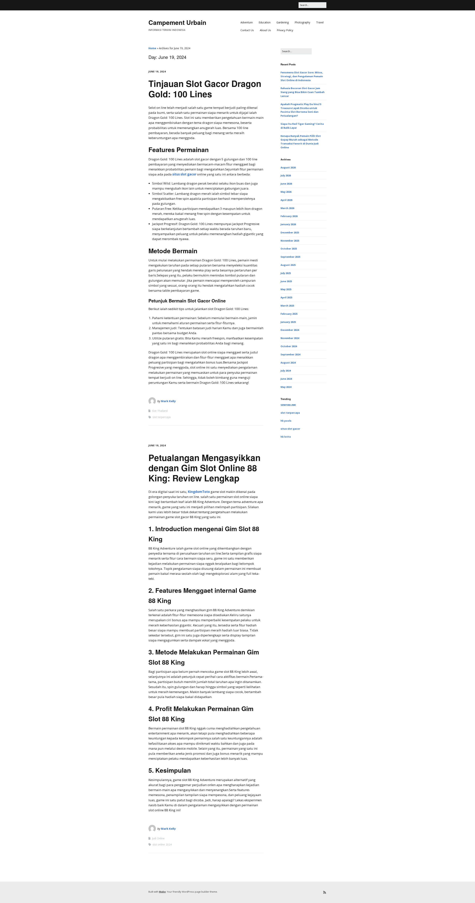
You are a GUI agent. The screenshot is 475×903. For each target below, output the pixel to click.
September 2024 (290, 354)
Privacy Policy (285, 30)
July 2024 (286, 370)
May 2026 (286, 191)
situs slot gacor (184, 174)
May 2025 (286, 289)
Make (162, 891)
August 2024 (288, 362)
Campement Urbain (177, 22)
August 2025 (288, 265)
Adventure (246, 22)
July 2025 (286, 273)
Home (152, 48)
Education (265, 22)
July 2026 (286, 175)
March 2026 (287, 208)
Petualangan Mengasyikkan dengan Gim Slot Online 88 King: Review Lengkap (204, 467)
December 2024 (290, 330)
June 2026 (286, 183)
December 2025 (290, 232)
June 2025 (286, 281)
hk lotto (286, 436)
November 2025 (290, 240)
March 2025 (287, 305)
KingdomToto (199, 492)
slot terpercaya (162, 417)
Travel (320, 22)
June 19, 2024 (157, 71)
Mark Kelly (168, 401)
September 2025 (290, 256)
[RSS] (325, 892)
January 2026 (288, 224)
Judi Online (158, 838)
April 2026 (286, 200)
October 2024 (289, 346)
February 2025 (289, 313)
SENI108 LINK (288, 405)
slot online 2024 (162, 844)
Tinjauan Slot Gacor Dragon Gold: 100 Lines (204, 88)
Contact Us (247, 30)
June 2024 (286, 378)
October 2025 (289, 248)
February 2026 (289, 216)
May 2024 (286, 387)
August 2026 (288, 167)
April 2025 (286, 297)
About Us (265, 30)
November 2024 (290, 338)
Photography (302, 22)
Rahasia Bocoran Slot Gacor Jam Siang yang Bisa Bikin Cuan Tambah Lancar (303, 92)
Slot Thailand (160, 411)
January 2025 (288, 322)
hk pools (286, 420)
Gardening (282, 22)
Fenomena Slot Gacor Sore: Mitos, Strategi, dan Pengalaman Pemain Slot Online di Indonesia (302, 76)
